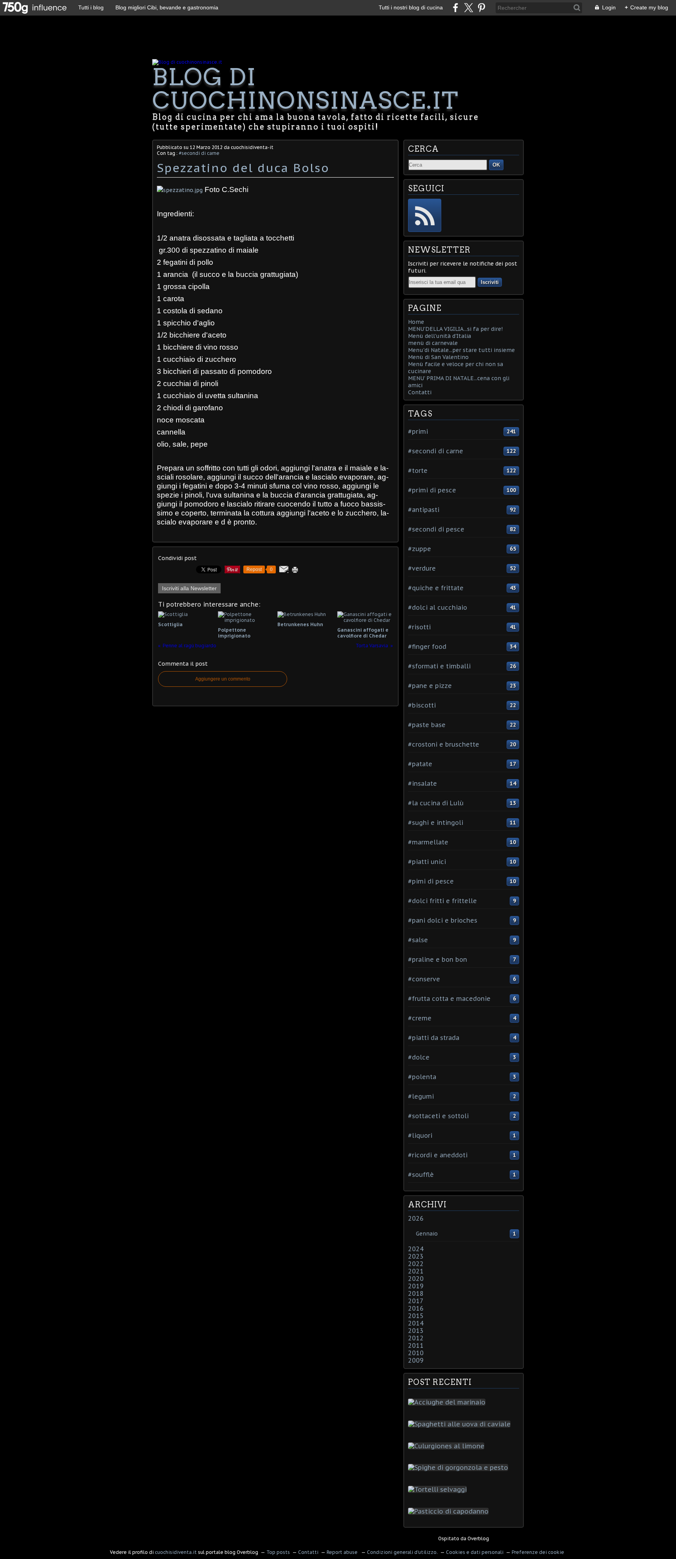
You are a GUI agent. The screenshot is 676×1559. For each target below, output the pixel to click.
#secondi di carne (199, 153)
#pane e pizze (430, 686)
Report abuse (343, 1552)
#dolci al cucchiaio (437, 607)
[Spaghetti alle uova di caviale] (461, 1424)
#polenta (422, 1077)
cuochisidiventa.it (176, 1552)
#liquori (420, 1135)
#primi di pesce (432, 490)
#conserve (424, 979)
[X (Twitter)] (468, 7)
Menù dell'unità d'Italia (439, 335)
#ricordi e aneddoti (437, 1155)
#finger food (427, 646)
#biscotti (422, 705)
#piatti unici (427, 862)
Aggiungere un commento (222, 679)
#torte (418, 470)
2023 (416, 1256)
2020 (416, 1278)
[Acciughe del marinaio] (448, 1402)
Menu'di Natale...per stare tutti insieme (461, 350)
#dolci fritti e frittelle (442, 901)
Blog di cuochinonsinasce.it (305, 89)
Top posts (278, 1552)
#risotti (419, 627)
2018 (416, 1293)
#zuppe (419, 549)
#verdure (422, 568)
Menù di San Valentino (438, 357)
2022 (416, 1264)
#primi (418, 431)
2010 (416, 1353)
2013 (416, 1330)
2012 (416, 1338)
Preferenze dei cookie (538, 1552)
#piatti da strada (433, 1038)
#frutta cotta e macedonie (449, 998)
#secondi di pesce (436, 529)
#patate (420, 764)
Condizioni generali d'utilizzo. (402, 1552)
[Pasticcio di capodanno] (450, 1511)
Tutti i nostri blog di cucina (411, 7)
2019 (416, 1286)
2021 (416, 1271)
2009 (416, 1360)
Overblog (478, 1538)
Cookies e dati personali (474, 1552)
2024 (416, 1249)
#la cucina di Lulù (436, 803)
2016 (416, 1308)
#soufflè (421, 1174)
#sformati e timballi (439, 666)
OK (496, 165)
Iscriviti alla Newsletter (189, 588)
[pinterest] (481, 7)
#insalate (422, 783)
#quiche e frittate (436, 588)
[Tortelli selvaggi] (439, 1489)
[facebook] (455, 7)
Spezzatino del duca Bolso (243, 167)
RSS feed (424, 215)
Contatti (419, 392)
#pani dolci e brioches (442, 920)
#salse (418, 940)
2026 (416, 1218)
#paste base (427, 725)
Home (416, 321)
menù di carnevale (433, 343)
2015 (416, 1316)
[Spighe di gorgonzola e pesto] (459, 1467)
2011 (416, 1345)
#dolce (419, 1057)
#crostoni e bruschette (443, 744)
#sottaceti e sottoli (438, 1116)
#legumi (421, 1096)
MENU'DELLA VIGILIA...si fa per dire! (455, 328)
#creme (419, 1018)
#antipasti (423, 510)
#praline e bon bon (437, 959)
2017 (416, 1301)
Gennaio (427, 1233)
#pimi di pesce (431, 881)
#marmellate (428, 842)
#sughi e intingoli (435, 822)
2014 (416, 1323)
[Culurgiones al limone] (447, 1446)
